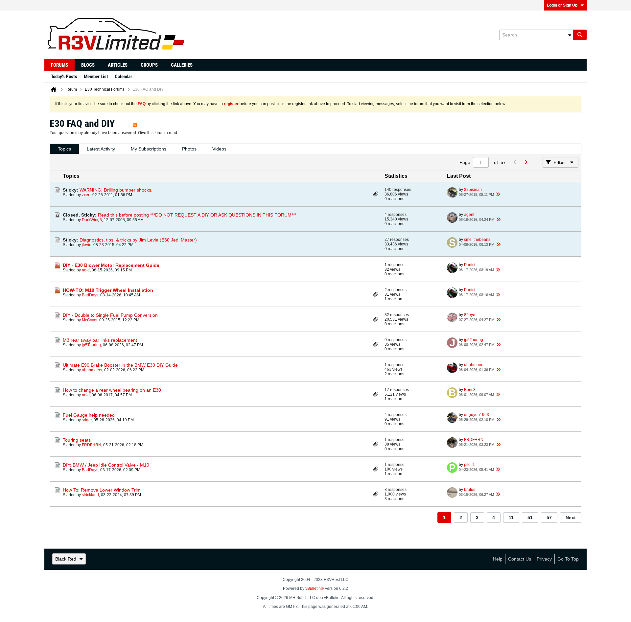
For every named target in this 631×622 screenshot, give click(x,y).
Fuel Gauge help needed (89, 415)
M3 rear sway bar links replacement (100, 340)
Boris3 (470, 389)
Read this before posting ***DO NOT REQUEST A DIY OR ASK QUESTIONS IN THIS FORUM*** (197, 215)
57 (549, 517)
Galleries (182, 65)
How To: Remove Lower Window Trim (102, 490)
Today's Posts (64, 77)
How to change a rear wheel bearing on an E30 (112, 390)
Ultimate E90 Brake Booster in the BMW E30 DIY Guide (120, 365)
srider (87, 420)
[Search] (580, 35)
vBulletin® (314, 588)
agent (469, 214)
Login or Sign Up (562, 5)
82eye (469, 314)
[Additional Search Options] (569, 35)
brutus (469, 489)
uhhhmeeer (92, 370)
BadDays (90, 295)
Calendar (123, 77)
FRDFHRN (91, 445)
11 (511, 517)
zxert (86, 195)
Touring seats (77, 440)
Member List (96, 77)
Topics (64, 148)
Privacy (544, 559)
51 (530, 517)
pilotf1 (469, 464)
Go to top (568, 559)
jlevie (86, 244)
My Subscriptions (148, 148)
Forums (59, 65)
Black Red (65, 559)
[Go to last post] (498, 194)
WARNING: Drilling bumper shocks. (116, 190)
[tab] (64, 149)
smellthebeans (477, 239)
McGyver (89, 320)
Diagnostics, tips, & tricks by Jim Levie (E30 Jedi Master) (138, 239)
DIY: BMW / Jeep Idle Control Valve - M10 (106, 465)
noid (86, 270)
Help (497, 559)
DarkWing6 (92, 220)
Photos (189, 148)
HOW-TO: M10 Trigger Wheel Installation (108, 290)
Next (571, 517)
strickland (90, 495)
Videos (219, 148)
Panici (469, 265)
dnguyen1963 (476, 414)
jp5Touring (91, 345)
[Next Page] (525, 162)
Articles (118, 65)
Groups (149, 65)
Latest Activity (101, 148)
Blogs (88, 65)
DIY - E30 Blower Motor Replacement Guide (111, 265)
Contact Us (519, 559)
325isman (473, 189)
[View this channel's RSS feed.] (135, 123)
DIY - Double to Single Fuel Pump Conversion (110, 315)
